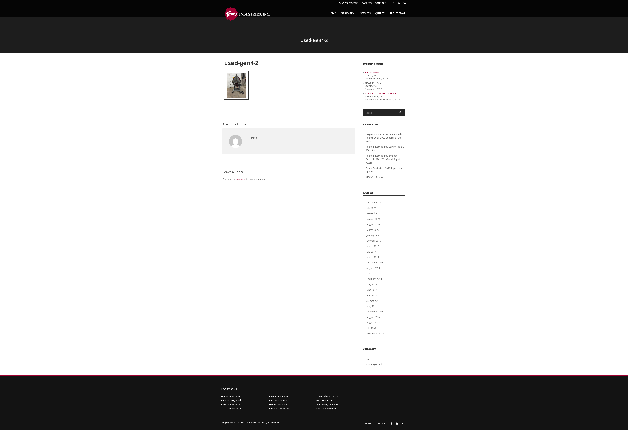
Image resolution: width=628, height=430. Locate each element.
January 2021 (373, 218)
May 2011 (371, 306)
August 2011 (373, 300)
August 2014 (373, 268)
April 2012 (371, 295)
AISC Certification (375, 177)
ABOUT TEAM (397, 13)
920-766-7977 (234, 408)
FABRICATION (348, 13)
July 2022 (371, 208)
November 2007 (375, 333)
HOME (332, 13)
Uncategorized (374, 364)
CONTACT (380, 3)
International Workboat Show (380, 93)
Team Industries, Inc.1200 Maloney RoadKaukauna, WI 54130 (231, 400)
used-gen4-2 (241, 63)
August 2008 (373, 322)
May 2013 (371, 284)
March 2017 (372, 257)
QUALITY (380, 13)
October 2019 (373, 240)
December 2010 (375, 311)
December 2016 (375, 262)
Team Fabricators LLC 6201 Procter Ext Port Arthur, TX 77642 (327, 400)
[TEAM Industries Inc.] (247, 14)
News (369, 359)
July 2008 (371, 328)
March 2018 (372, 246)
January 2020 (373, 235)
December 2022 (375, 202)
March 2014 (372, 273)
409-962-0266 (329, 408)
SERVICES (365, 13)
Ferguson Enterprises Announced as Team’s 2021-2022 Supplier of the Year (385, 138)
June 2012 (371, 289)
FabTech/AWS (372, 72)
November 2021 (375, 213)
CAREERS (367, 3)
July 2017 (371, 251)
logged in (240, 179)
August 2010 (373, 317)
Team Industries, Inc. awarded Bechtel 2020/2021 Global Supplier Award (384, 159)
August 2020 (373, 224)
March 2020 (372, 229)
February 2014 (374, 278)
